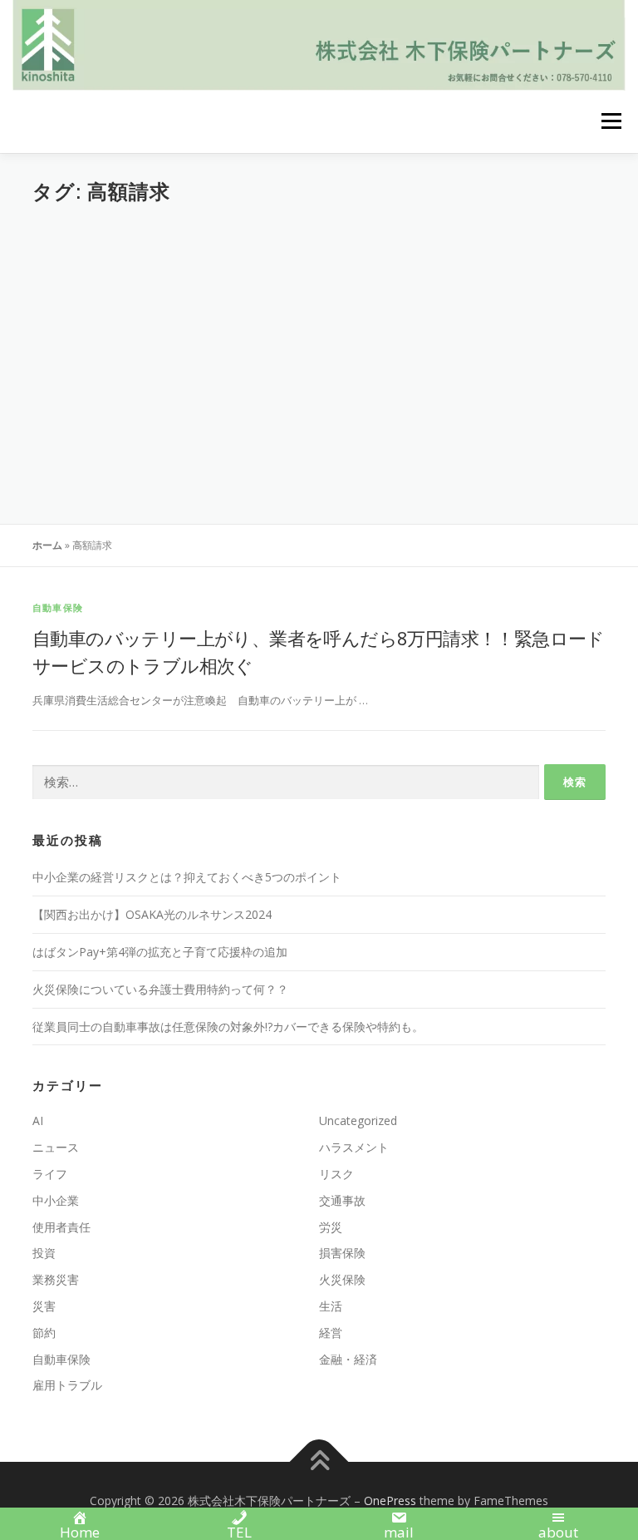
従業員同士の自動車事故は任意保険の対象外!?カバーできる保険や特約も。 (228, 1026)
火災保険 (342, 1279)
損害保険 (342, 1253)
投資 (44, 1253)
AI (37, 1120)
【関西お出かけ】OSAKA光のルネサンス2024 (152, 914)
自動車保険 (57, 607)
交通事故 (342, 1200)
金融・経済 (348, 1359)
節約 (44, 1332)
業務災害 (55, 1279)
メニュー (611, 121)
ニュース (55, 1147)
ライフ (49, 1174)
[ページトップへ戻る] (319, 1462)
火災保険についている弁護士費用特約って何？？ (160, 989)
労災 (330, 1227)
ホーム (47, 545)
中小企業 (55, 1200)
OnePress (390, 1500)
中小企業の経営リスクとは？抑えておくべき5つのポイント (186, 877)
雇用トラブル (67, 1385)
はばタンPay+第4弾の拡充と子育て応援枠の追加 (159, 952)
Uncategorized (358, 1120)
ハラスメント (354, 1147)
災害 (44, 1306)
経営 (330, 1332)
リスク (336, 1174)
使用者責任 (61, 1227)
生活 (330, 1306)
